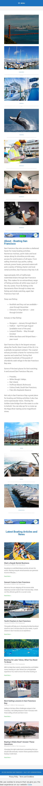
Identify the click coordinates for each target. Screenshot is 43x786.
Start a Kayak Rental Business (16, 563)
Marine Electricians (21, 196)
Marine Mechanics (21, 227)
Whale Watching (22, 134)
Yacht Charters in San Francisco (17, 621)
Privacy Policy (13, 777)
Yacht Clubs (21, 448)
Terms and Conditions (27, 777)
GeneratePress (36, 772)
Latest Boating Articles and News (21, 533)
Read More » (7, 576)
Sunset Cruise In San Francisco (17, 582)
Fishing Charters (21, 103)
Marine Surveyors (21, 165)
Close (29, 784)
